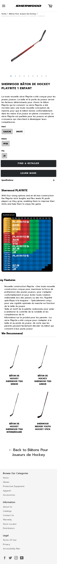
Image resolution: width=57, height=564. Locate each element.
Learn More (28, 173)
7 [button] (37, 76)
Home (3, 13)
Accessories (9, 495)
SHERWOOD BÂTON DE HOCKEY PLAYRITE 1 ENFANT (23, 16)
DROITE (19, 131)
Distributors (9, 528)
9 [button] (46, 76)
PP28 (5, 143)
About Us (7, 506)
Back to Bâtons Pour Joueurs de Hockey (30, 452)
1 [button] (11, 76)
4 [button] (24, 76)
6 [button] (32, 76)
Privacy (6, 544)
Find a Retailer (28, 163)
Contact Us (8, 515)
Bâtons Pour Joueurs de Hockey (22, 13)
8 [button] (41, 76)
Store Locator (10, 524)
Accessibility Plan (11, 548)
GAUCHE (7, 131)
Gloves (6, 482)
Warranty (7, 519)
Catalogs (7, 511)
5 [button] (28, 76)
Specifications (7, 180)
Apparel (7, 490)
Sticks (6, 477)
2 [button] (15, 76)
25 (4, 155)
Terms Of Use (10, 540)
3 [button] (19, 76)
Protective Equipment (13, 486)
